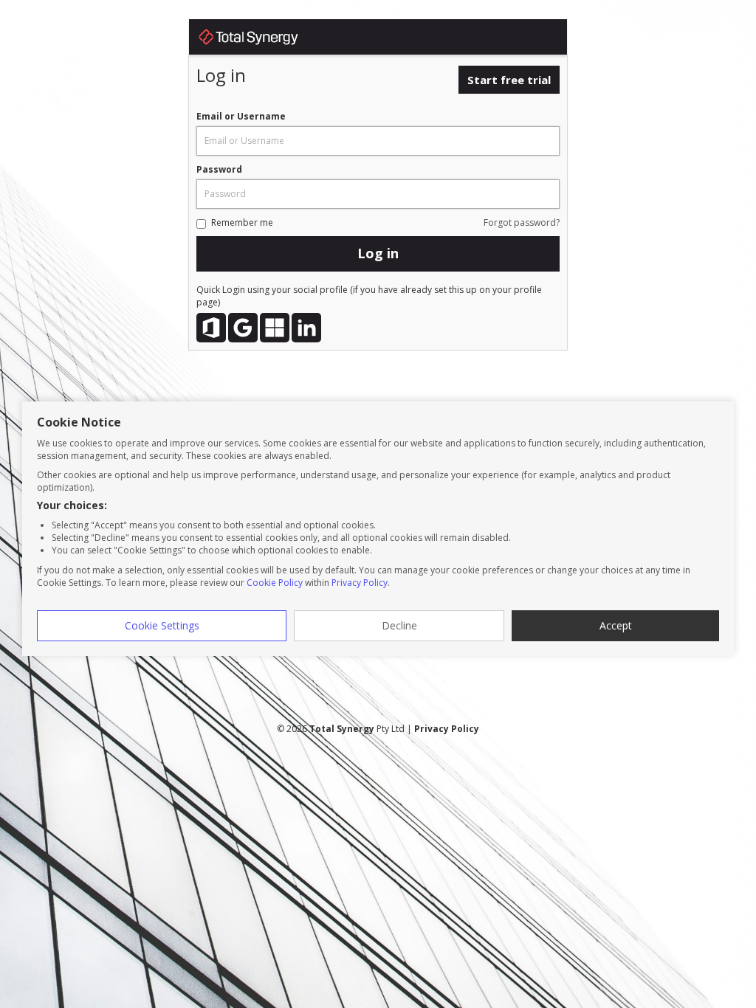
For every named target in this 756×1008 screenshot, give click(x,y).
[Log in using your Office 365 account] (211, 327)
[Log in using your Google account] (243, 327)
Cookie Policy (275, 582)
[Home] (262, 39)
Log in (378, 253)
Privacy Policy (359, 582)
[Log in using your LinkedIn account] (306, 327)
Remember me (242, 222)
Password (219, 169)
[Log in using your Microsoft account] (274, 327)
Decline (399, 625)
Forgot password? (522, 222)
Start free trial (509, 79)
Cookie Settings (162, 625)
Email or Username (241, 116)
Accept (615, 625)
